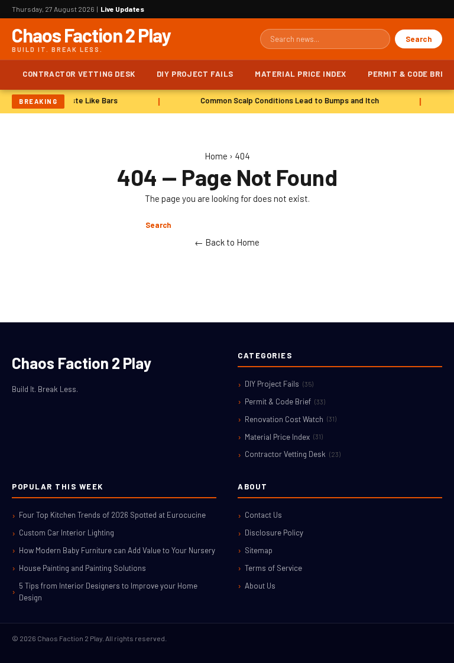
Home (216, 156)
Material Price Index (300, 74)
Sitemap (259, 550)
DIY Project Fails (195, 74)
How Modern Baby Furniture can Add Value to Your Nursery (117, 550)
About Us (260, 585)
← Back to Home (227, 242)
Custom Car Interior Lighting (66, 532)
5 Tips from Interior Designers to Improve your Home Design (108, 592)
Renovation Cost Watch (290, 419)
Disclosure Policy (274, 532)
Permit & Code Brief (285, 401)
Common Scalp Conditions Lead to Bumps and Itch (288, 100)
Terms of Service (273, 568)
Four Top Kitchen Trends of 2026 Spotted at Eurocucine (112, 515)
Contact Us (263, 515)
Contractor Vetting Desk (78, 74)
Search (419, 39)
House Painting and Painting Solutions (82, 568)
